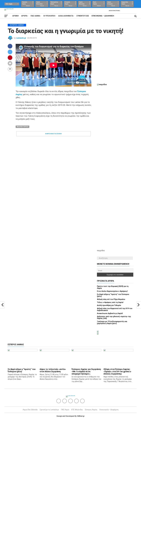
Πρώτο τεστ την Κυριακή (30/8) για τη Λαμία (112, 287)
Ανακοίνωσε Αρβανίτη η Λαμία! (110, 313)
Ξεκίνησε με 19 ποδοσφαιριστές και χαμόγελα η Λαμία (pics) (112, 322)
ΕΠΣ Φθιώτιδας (77, 410)
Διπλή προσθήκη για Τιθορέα (109, 305)
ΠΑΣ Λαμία (65, 410)
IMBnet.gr (80, 416)
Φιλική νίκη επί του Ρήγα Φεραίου (111, 299)
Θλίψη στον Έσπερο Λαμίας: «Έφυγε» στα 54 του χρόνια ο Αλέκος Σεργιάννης (117, 371)
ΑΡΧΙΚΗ (15, 16)
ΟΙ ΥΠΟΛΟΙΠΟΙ (49, 16)
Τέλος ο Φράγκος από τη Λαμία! (110, 302)
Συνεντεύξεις (83, 16)
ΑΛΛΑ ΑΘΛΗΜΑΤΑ (65, 16)
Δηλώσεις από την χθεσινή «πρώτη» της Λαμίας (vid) (114, 317)
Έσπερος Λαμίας (91, 410)
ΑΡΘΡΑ (24, 16)
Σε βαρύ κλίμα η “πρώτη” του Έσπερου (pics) (113, 295)
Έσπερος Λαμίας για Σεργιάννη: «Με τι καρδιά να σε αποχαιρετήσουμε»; (86, 371)
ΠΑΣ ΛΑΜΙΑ (35, 16)
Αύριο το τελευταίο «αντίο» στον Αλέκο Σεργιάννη (53, 370)
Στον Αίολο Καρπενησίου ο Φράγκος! (112, 291)
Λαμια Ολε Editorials (30, 410)
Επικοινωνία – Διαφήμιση (103, 16)
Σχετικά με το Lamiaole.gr (49, 410)
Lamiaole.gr (21, 38)
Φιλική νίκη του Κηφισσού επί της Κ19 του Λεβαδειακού (114, 309)
